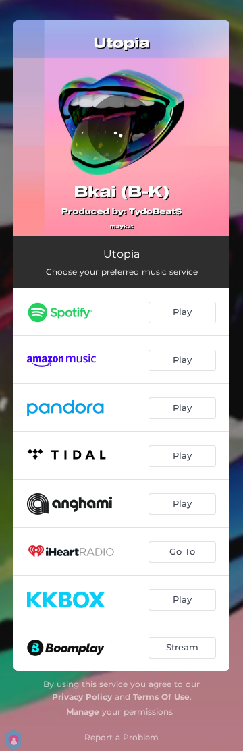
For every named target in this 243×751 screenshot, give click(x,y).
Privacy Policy (82, 697)
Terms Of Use (161, 697)
